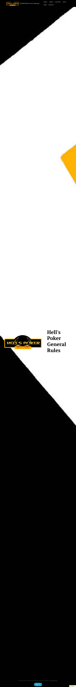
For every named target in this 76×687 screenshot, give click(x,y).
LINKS (45, 5)
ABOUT (51, 2)
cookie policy (54, 680)
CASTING (57, 2)
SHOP (64, 2)
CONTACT (51, 5)
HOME (45, 2)
